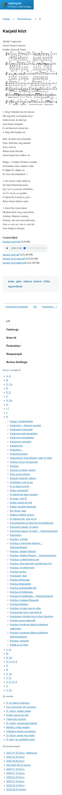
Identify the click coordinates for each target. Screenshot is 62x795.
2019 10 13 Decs (15, 785)
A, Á (8, 376)
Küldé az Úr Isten (19, 645)
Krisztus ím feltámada (21, 592)
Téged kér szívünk (16, 719)
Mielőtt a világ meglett (17, 727)
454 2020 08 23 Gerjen (18, 765)
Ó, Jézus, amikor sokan (18, 711)
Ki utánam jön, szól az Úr (23, 519)
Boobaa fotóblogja (16, 362)
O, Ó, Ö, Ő (11, 661)
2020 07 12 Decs (15, 773)
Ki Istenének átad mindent (24, 494)
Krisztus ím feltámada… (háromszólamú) (31, 596)
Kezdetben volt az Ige (21, 482)
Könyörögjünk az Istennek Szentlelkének (31, 523)
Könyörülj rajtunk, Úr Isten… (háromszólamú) (34, 531)
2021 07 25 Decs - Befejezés (21, 753)
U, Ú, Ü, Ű (11, 682)
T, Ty (8, 678)
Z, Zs (9, 690)
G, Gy (9, 400)
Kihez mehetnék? (19, 490)
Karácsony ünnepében (22, 437)
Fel (35, 306)
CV (8, 321)
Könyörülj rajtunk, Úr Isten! (24, 527)
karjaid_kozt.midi (12, 241)
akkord (27, 281)
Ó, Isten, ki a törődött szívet (20, 739)
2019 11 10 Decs (15, 781)
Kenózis (14, 466)
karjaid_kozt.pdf (11, 254)
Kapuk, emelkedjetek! (21, 421)
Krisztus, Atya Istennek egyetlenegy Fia (31, 563)
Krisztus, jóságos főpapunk (24, 600)
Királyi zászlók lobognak (23, 506)
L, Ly (8, 649)
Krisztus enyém (18, 571)
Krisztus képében (19, 604)
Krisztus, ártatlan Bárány (23, 551)
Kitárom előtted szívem (22, 515)
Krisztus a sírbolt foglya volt (24, 559)
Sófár (46, 281)
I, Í (7, 408)
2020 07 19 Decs (15, 769)
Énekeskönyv (24, 19)
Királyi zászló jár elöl (21, 502)
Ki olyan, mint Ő (18, 498)
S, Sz (9, 674)
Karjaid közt (16, 446)
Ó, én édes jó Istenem (17, 703)
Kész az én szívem (20, 474)
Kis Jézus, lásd (18, 511)
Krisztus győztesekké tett (23, 588)
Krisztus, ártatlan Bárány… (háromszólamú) (33, 555)
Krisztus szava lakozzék (23, 620)
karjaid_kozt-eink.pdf (14, 258)
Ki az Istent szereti (19, 486)
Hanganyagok (14, 354)
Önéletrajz (12, 329)
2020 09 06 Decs (15, 761)
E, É (8, 392)
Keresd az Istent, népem (23, 470)
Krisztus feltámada (20, 580)
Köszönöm (15, 535)
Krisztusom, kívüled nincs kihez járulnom (31, 616)
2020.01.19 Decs (15, 777)
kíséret (38, 281)
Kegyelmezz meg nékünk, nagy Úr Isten (31, 458)
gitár (19, 281)
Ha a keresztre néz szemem (21, 707)
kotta (11, 281)
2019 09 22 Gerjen (16, 789)
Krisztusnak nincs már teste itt (26, 612)
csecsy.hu (14, 3)
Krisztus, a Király (19, 539)
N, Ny (9, 657)
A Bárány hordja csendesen (21, 731)
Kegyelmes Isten (19, 454)
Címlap (6, 19)
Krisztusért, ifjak (18, 576)
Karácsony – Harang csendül (25, 425)
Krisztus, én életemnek (22, 567)
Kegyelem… (49, 306)
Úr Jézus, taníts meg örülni (20, 735)
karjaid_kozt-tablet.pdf (14, 263)
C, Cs (9, 384)
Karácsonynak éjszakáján (23, 433)
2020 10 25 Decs (15, 757)
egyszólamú (15, 286)
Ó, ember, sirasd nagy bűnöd (21, 723)
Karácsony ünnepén (16, 306)
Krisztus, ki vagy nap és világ (25, 608)
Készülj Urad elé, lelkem (23, 478)
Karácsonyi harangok (21, 429)
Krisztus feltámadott (20, 584)
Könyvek (11, 337)
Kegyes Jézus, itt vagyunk (24, 462)
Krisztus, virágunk (19, 641)
